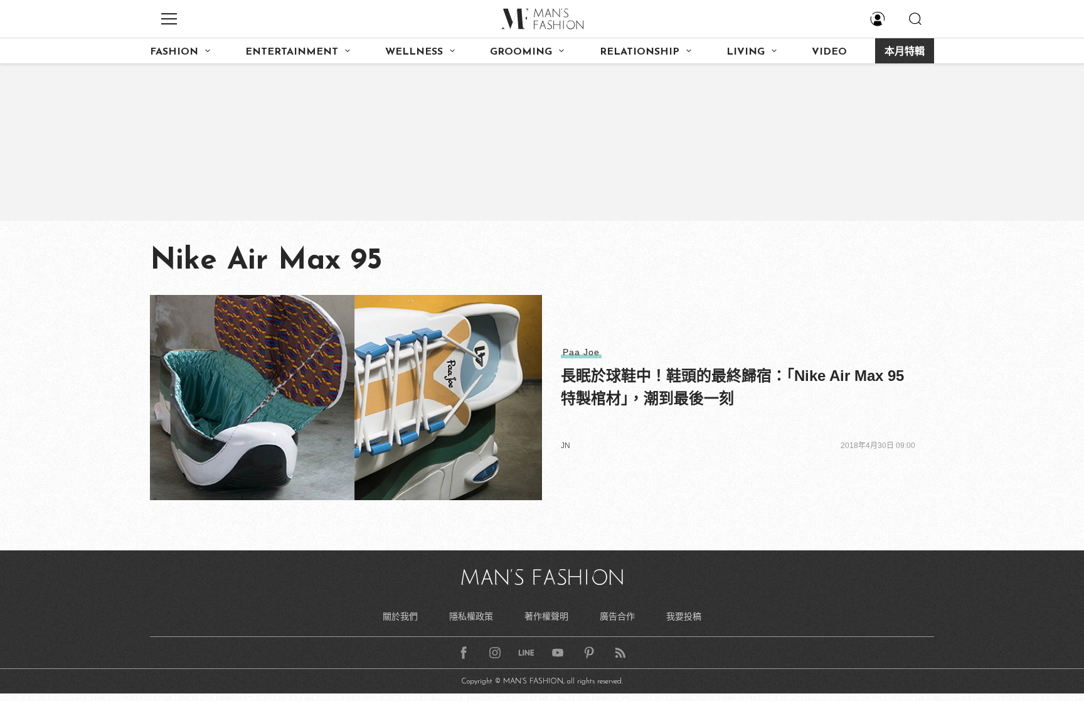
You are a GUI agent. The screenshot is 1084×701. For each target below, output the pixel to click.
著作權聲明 (546, 616)
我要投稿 (683, 616)
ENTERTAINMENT (291, 52)
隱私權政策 (471, 616)
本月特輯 (905, 52)
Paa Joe (581, 352)
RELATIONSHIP (639, 52)
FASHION (174, 52)
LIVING (745, 52)
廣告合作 (617, 616)
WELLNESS (414, 52)
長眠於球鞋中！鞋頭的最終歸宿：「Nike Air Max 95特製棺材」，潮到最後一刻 (732, 387)
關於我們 (400, 616)
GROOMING (521, 52)
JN (565, 445)
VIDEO (829, 52)
